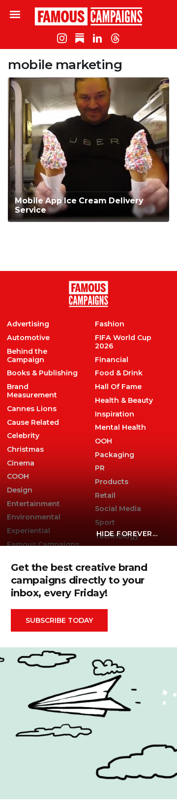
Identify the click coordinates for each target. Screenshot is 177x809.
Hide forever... (127, 533)
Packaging (114, 455)
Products (111, 482)
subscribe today (59, 620)
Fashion (109, 324)
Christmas (25, 449)
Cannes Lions (32, 409)
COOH (18, 476)
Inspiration (114, 414)
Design (19, 490)
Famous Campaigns (88, 16)
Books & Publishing (42, 373)
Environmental (33, 517)
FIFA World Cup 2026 (123, 342)
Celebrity (23, 436)
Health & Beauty (124, 400)
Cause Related (33, 422)
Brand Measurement (32, 391)
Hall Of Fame (118, 387)
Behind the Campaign (27, 355)
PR (100, 468)
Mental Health (120, 427)
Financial (111, 360)
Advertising (28, 324)
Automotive (28, 338)
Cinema (20, 463)
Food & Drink (119, 373)
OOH (103, 441)
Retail (105, 495)
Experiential (28, 531)
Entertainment (33, 504)
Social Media (118, 509)
